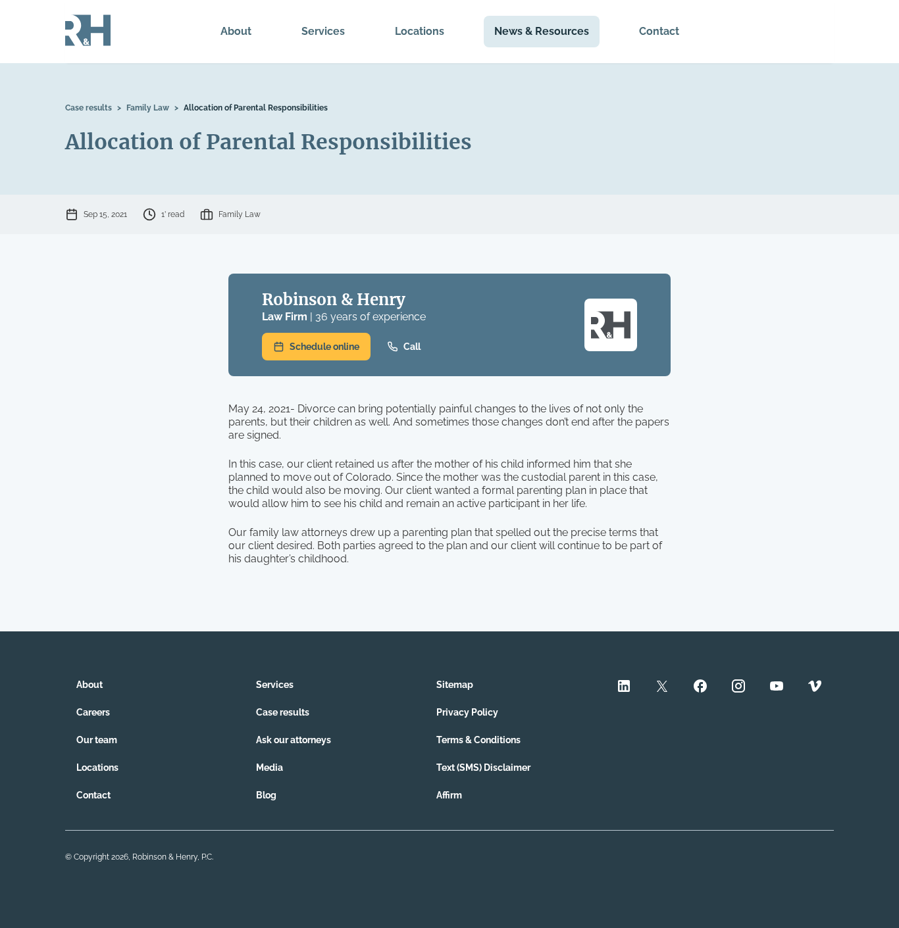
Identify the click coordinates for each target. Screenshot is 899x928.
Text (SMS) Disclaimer (483, 767)
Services (323, 31)
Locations (419, 31)
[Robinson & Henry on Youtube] (777, 687)
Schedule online (324, 346)
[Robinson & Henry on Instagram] (738, 687)
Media (269, 767)
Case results (88, 107)
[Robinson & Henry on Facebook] (700, 687)
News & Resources (541, 31)
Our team (96, 740)
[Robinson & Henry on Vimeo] (815, 687)
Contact (659, 31)
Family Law (147, 107)
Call (412, 346)
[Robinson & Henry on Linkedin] (624, 687)
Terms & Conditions (478, 740)
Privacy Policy (467, 712)
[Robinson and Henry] (88, 31)
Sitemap (454, 684)
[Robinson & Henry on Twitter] (662, 687)
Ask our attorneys (293, 740)
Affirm (449, 795)
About (235, 31)
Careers (93, 712)
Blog (266, 795)
